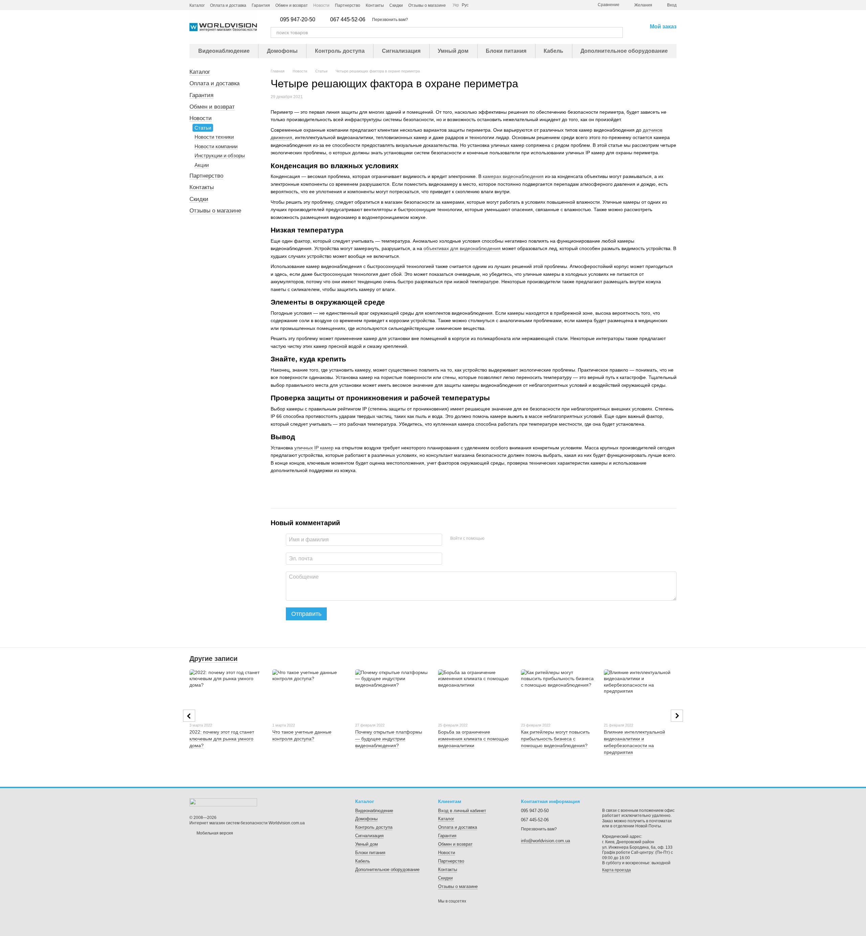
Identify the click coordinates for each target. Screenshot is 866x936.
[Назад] (189, 716)
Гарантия (261, 5)
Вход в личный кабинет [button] (462, 810)
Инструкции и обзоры (220, 155)
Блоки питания (506, 51)
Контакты (375, 5)
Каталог (197, 5)
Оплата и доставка (228, 5)
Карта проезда (616, 870)
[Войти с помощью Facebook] (492, 539)
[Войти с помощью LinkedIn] (513, 539)
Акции (202, 165)
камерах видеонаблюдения (513, 176)
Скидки (396, 5)
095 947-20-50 (297, 19)
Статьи (203, 128)
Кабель (553, 51)
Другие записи (213, 658)
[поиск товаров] (617, 32)
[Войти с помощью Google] (503, 539)
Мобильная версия (214, 833)
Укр (456, 5)
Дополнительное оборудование (624, 51)
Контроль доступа (340, 51)
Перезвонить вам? (390, 19)
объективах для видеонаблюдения (462, 248)
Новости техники (214, 137)
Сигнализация (401, 51)
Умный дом (453, 51)
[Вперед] (677, 716)
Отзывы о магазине (427, 5)
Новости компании (216, 146)
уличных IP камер (314, 447)
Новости (321, 5)
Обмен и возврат (291, 5)
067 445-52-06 (347, 19)
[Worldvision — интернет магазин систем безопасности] (223, 802)
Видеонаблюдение (224, 51)
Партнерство (347, 5)
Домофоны (282, 51)
